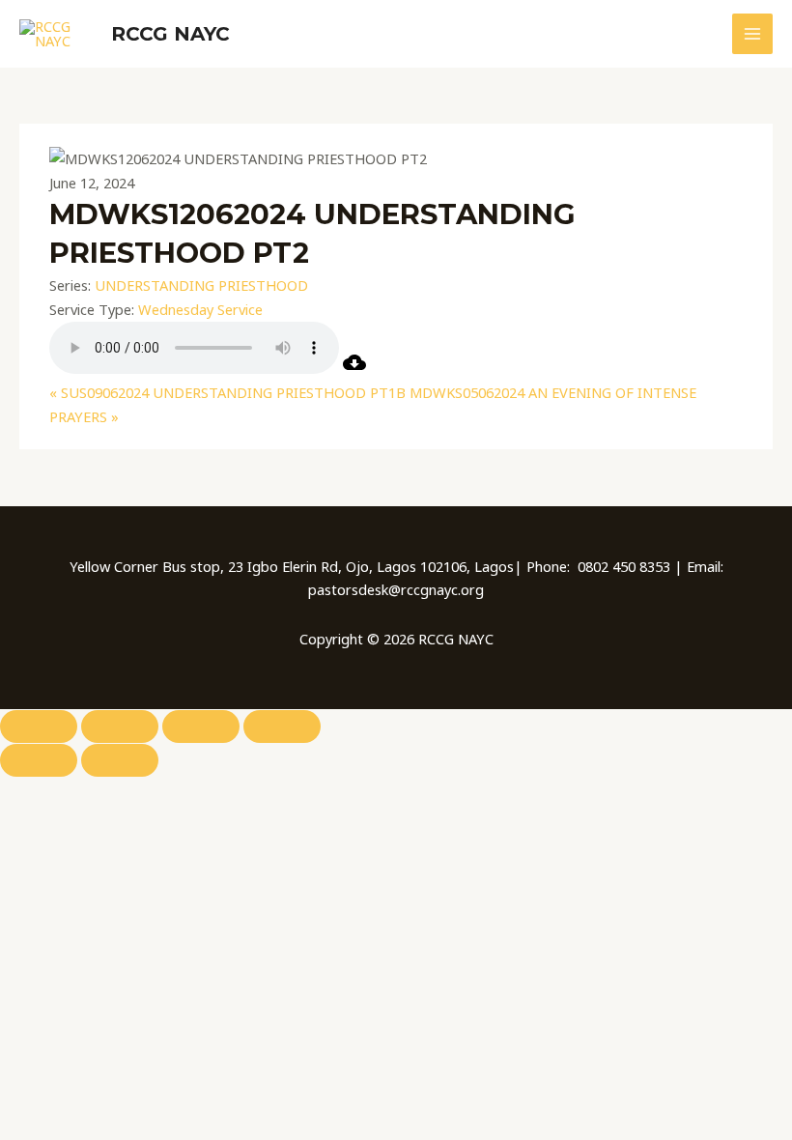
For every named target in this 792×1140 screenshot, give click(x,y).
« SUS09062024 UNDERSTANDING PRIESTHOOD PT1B (227, 392)
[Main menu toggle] (752, 34)
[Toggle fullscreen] (119, 726)
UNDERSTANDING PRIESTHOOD (201, 285)
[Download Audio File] (354, 368)
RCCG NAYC (170, 33)
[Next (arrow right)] (119, 760)
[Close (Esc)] (282, 726)
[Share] (201, 726)
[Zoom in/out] (38, 726)
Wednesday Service (200, 309)
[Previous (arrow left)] (38, 760)
